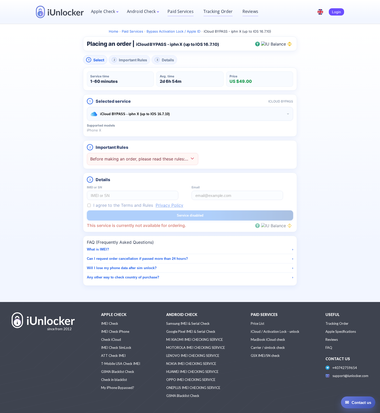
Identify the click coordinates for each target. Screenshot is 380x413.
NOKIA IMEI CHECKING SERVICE (191, 364)
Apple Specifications (340, 331)
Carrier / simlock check (268, 347)
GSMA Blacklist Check (117, 372)
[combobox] (190, 114)
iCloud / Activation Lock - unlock (275, 331)
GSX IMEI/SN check (265, 355)
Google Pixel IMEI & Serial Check (190, 331)
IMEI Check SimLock (116, 347)
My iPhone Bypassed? (117, 388)
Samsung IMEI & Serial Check (188, 323)
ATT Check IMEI (113, 355)
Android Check (141, 11)
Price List (257, 323)
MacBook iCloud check (268, 339)
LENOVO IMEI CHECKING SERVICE (192, 355)
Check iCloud (111, 339)
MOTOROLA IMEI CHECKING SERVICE (195, 347)
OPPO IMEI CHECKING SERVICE (190, 380)
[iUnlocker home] (60, 12)
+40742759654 (344, 368)
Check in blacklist (114, 380)
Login (336, 12)
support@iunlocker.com (350, 376)
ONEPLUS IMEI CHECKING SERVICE (193, 388)
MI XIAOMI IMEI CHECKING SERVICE (194, 339)
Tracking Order (218, 11)
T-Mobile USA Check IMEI (120, 364)
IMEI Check (109, 323)
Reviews (250, 11)
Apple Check (103, 11)
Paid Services (180, 11)
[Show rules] (192, 159)
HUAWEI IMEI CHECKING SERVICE (192, 372)
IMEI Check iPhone (115, 331)
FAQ (328, 347)
